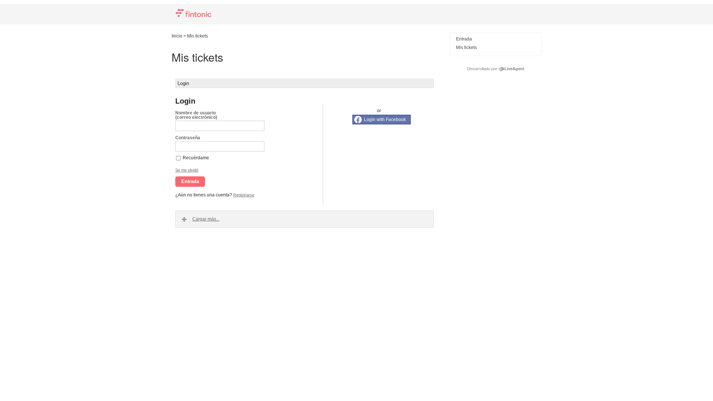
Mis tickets (466, 47)
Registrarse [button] (243, 195)
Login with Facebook (385, 119)
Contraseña (187, 138)
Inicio (177, 36)
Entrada (464, 39)
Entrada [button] (190, 181)
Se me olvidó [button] (186, 170)
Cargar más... (205, 219)
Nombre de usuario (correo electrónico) (196, 115)
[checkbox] (178, 157)
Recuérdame (196, 157)
